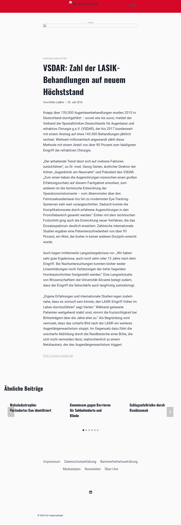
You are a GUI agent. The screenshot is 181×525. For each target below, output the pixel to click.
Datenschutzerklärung (80, 462)
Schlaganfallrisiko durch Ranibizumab (147, 407)
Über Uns (111, 469)
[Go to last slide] (11, 412)
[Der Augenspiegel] (91, 5)
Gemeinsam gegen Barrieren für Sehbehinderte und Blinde (90, 410)
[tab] (83, 430)
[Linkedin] (90, 492)
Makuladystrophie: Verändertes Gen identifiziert (30, 407)
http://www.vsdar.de (58, 356)
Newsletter (93, 469)
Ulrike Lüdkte (56, 102)
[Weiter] (170, 412)
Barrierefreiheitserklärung (119, 462)
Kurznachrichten (55, 58)
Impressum (51, 462)
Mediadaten (72, 469)
